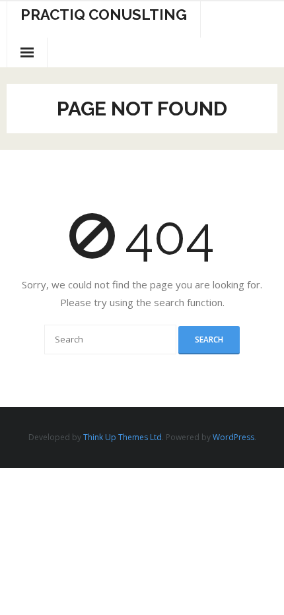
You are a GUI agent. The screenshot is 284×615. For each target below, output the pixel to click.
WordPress (233, 437)
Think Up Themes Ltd (122, 437)
